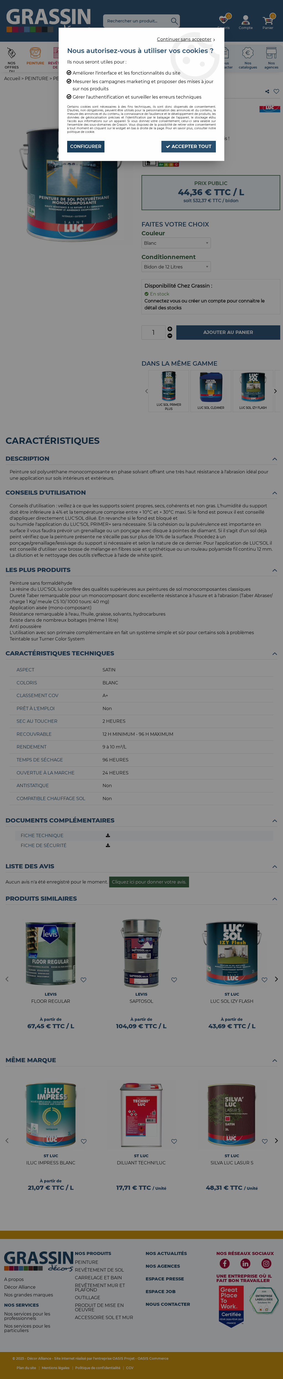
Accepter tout (190, 146)
